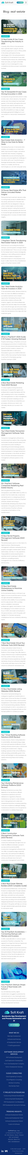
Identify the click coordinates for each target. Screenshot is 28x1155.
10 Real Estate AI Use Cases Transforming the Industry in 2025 (12, 41)
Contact (20, 2)
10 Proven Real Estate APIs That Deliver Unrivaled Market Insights (13, 192)
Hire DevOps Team (14, 1086)
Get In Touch (14, 1025)
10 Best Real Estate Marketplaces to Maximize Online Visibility (11, 588)
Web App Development (14, 1036)
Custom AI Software (14, 1124)
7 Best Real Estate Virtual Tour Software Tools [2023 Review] (13, 644)
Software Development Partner (14, 1115)
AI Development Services (14, 1042)
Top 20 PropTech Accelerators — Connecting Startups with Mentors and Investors (13, 934)
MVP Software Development (14, 1057)
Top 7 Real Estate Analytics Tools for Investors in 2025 (11, 287)
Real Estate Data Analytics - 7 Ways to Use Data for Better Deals (13, 142)
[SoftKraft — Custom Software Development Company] (7, 3)
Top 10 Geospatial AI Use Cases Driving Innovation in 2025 (13, 93)
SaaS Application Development (14, 1060)
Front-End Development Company (14, 1063)
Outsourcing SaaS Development (14, 1099)
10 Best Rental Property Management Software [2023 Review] (12, 538)
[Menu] (26, 2)
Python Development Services (14, 1067)
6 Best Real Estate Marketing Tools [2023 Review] (12, 384)
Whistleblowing (18, 1153)
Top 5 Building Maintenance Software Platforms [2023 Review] (12, 785)
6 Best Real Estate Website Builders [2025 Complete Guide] (14, 885)
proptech (5, 36)
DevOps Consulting (14, 1083)
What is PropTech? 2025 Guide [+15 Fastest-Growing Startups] (13, 338)
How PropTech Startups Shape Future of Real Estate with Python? (13, 987)
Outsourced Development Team (14, 1118)
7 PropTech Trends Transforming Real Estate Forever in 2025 (13, 242)
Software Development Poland (14, 1121)
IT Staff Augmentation (14, 1045)
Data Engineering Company (14, 1076)
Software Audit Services (14, 1039)
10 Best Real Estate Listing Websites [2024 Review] (11, 690)
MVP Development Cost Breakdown (14, 1102)
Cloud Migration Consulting (14, 1079)
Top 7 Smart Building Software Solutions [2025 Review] (13, 736)
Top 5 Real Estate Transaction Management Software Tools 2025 (12, 433)
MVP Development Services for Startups (14, 1105)
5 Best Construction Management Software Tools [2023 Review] (12, 835)
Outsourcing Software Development (14, 1095)
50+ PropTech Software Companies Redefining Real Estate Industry (12, 485)
